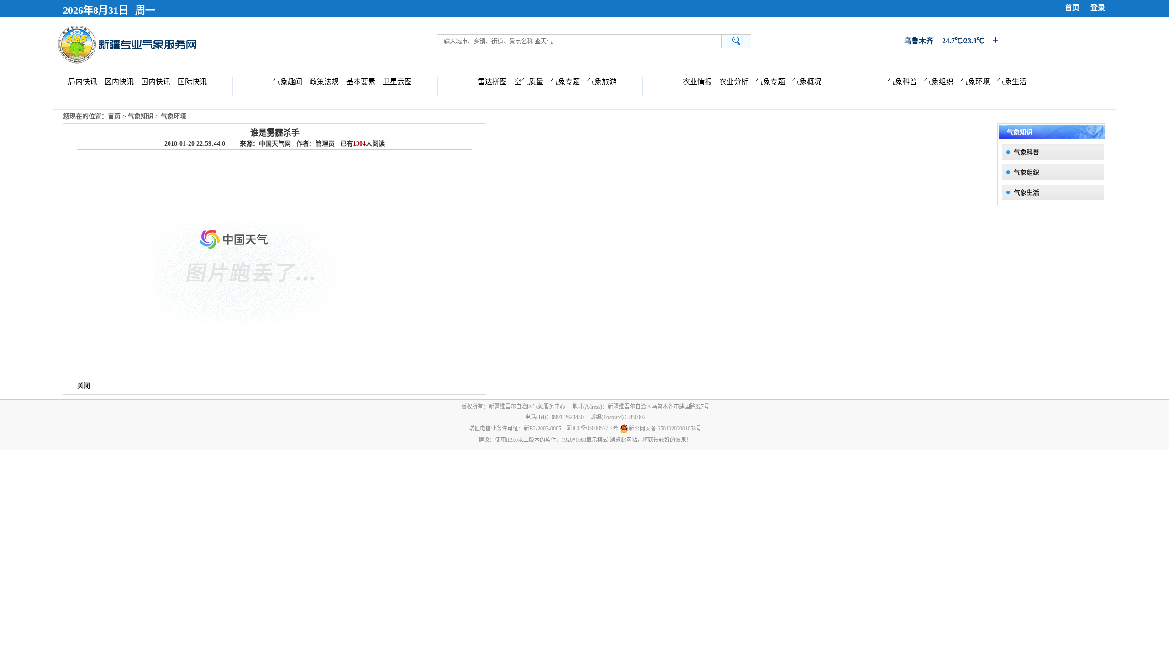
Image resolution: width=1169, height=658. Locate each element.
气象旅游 (601, 81)
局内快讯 (82, 81)
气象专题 (565, 81)
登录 (1097, 7)
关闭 (83, 385)
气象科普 (902, 81)
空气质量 (528, 81)
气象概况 (806, 81)
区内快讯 (119, 81)
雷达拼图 (492, 81)
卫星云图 (397, 81)
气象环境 (975, 81)
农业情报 (697, 81)
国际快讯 (192, 81)
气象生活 (1012, 81)
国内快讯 (155, 81)
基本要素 (360, 81)
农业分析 (733, 81)
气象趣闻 (287, 81)
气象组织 (938, 81)
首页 (1072, 7)
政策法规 (324, 81)
